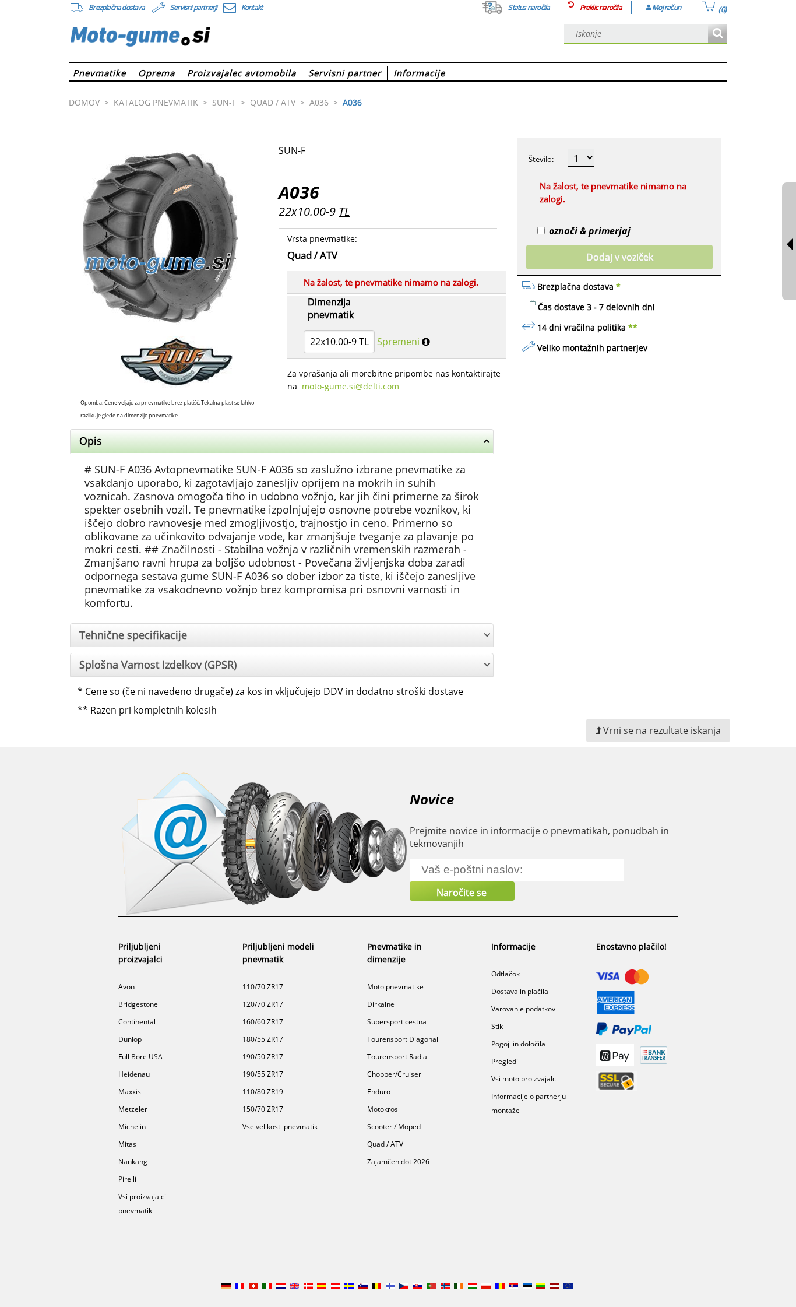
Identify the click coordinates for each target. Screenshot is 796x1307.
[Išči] (717, 34)
